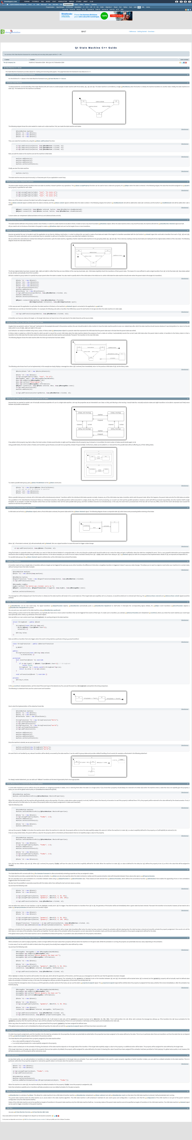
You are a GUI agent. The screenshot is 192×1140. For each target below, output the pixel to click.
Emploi (71, 1)
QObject (127, 185)
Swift (135, 7)
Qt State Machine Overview (22, 1112)
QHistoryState (58, 330)
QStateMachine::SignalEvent (103, 606)
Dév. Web (55, 4)
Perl (120, 7)
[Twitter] (182, 62)
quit (98, 306)
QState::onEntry (100, 1095)
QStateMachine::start (118, 1095)
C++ (87, 7)
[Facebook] (184, 62)
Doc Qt (84, 9)
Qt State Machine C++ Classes (57, 78)
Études (78, 1)
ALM (38, 4)
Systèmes (94, 4)
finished (69, 306)
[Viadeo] (180, 62)
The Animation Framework (42, 873)
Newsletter (62, 1)
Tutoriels (35, 1)
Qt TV (117, 9)
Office (81, 4)
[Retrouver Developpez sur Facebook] (190, 10)
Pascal (115, 7)
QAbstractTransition (132, 613)
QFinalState (103, 223)
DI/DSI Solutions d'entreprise (18, 4)
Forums (27, 1)
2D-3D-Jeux (69, 7)
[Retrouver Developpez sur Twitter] (188, 10)
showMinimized (166, 203)
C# (91, 7)
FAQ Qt (78, 9)
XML (143, 7)
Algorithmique (60, 7)
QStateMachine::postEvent (52, 610)
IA (34, 4)
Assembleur (78, 7)
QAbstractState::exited (171, 596)
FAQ (42, 1)
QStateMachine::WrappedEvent (19, 607)
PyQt (122, 9)
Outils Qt (97, 9)
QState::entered (17, 203)
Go (97, 7)
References (133, 31)
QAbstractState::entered (153, 596)
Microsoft (43, 4)
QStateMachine (15, 606)
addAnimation (151, 878)
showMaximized (117, 203)
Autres (148, 7)
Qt (139, 7)
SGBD (76, 4)
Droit (85, 1)
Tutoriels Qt (90, 9)
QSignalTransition (58, 606)
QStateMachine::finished (167, 223)
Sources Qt (105, 9)
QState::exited (59, 203)
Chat (54, 1)
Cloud (30, 4)
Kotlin (102, 7)
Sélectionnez (184, 129)
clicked (148, 234)
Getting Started (142, 31)
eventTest (153, 613)
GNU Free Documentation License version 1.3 (35, 1119)
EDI (61, 4)
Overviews (151, 31)
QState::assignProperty (82, 185)
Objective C (109, 7)
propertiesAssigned (88, 983)
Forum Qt (72, 9)
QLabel (187, 185)
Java (49, 4)
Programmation (68, 4)
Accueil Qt (65, 9)
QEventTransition (178, 606)
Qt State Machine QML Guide (40, 1112)
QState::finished (79, 511)
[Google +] (186, 62)
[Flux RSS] (186, 10)
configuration (150, 1098)
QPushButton (126, 86)
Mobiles (87, 4)
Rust (130, 7)
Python (125, 7)
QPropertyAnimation (148, 876)
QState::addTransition (42, 141)
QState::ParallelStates (38, 482)
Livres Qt (112, 9)
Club (91, 1)
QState (52, 482)
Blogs (48, 1)
